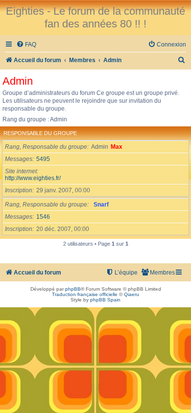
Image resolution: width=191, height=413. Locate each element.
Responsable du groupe (40, 133)
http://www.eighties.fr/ (33, 178)
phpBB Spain (105, 299)
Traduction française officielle (85, 294)
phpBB (73, 289)
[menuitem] (26, 44)
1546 (43, 216)
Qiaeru (131, 294)
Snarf (101, 204)
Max (116, 146)
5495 (43, 159)
